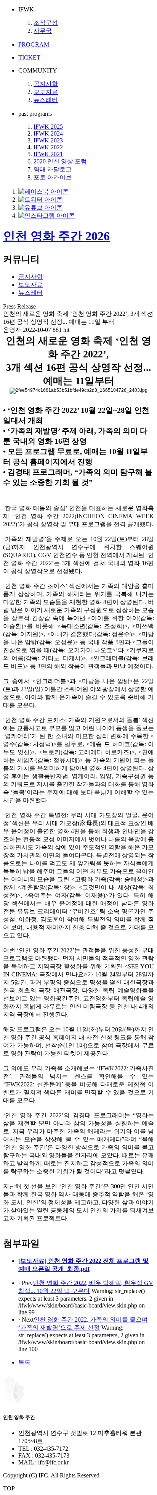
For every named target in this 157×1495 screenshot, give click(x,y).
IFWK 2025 (48, 126)
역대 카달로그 (53, 169)
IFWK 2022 (48, 147)
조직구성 (46, 22)
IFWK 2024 (48, 133)
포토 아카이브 (53, 177)
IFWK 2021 (48, 154)
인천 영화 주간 (56, 236)
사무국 (43, 30)
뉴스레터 (46, 100)
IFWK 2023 (48, 140)
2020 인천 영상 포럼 (60, 161)
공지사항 (46, 84)
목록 (24, 1362)
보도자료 (46, 92)
